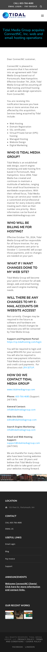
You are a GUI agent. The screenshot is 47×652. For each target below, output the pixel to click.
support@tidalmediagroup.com (23, 443)
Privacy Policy (26, 639)
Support (8, 566)
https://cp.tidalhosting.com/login (24, 342)
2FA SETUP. (29, 367)
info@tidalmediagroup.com (21, 409)
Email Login (15, 6)
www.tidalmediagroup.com (21, 389)
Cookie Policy (33, 641)
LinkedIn (30, 647)
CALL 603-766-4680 (13, 522)
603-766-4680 (26, 3)
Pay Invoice (31, 6)
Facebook (17, 647)
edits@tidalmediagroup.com (22, 419)
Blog (7, 551)
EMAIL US (9, 529)
